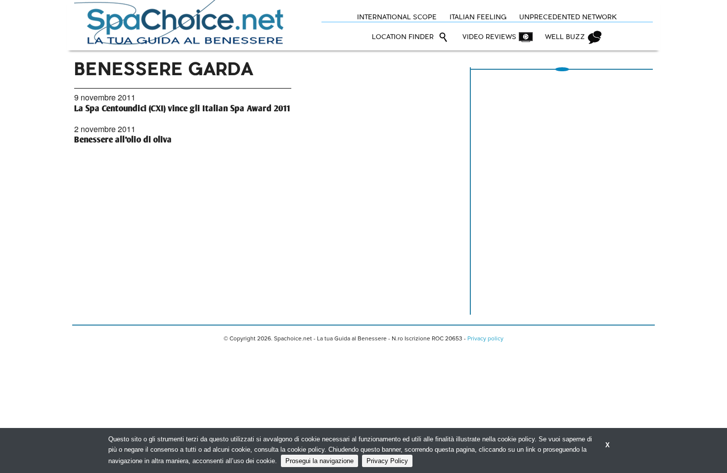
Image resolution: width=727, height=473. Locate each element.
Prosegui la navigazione (319, 461)
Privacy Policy (387, 461)
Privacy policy (485, 339)
